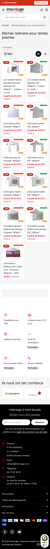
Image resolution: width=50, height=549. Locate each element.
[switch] (44, 545)
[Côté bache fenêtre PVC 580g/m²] (37, 180)
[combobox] (25, 17)
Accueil (5, 25)
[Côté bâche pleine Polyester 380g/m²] (13, 112)
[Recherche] (44, 17)
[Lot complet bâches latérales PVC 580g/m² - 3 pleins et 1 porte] (37, 68)
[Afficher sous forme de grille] (38, 54)
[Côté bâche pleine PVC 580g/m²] (37, 112)
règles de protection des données (31, 432)
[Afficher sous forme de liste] (45, 54)
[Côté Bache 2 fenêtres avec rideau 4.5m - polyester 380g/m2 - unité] (13, 251)
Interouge (14, 541)
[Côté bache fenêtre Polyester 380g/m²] (13, 180)
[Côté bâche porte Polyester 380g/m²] (13, 146)
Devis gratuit (41, 3)
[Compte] (41, 9)
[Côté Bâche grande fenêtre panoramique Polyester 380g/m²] (13, 214)
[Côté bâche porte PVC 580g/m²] (37, 146)
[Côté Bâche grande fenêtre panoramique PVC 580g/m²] (37, 214)
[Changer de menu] (3, 9)
